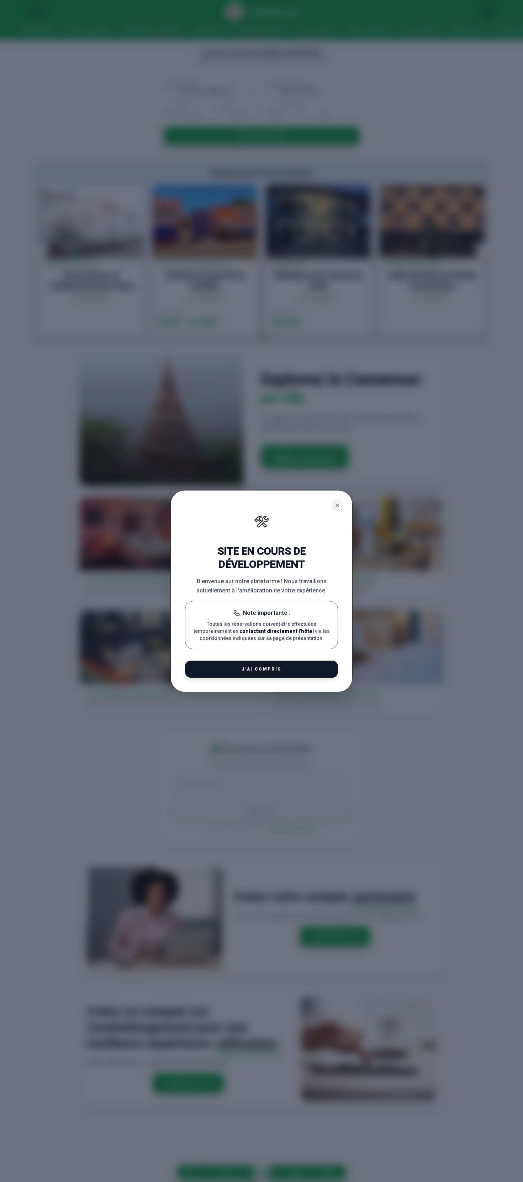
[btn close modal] (337, 505)
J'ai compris (261, 669)
